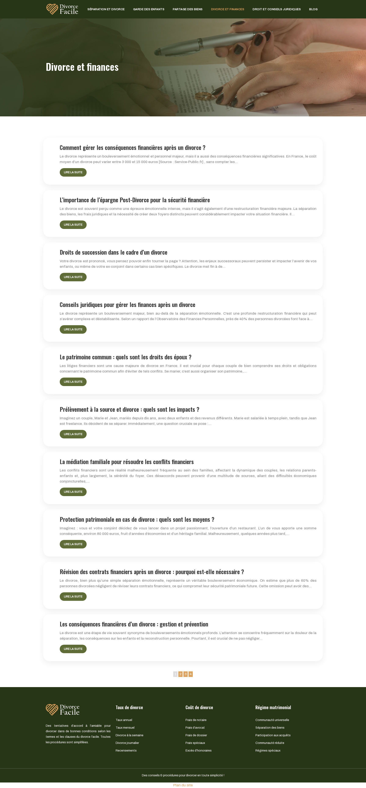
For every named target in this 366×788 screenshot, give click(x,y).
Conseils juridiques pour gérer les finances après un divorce (127, 304)
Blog (313, 9)
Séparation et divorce (106, 9)
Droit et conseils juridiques (277, 9)
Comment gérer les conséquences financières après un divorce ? (132, 147)
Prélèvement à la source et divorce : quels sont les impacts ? (129, 409)
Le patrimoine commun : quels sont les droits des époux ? (125, 357)
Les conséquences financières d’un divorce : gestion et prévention (134, 624)
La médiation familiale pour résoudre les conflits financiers (127, 461)
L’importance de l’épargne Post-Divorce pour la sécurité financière (135, 199)
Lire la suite (73, 172)
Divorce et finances (227, 9)
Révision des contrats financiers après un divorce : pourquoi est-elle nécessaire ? (152, 571)
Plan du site (183, 785)
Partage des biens (188, 9)
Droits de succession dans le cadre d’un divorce (113, 252)
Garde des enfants (149, 9)
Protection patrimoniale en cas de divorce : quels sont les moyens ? (137, 519)
